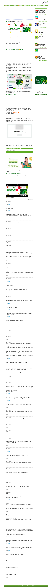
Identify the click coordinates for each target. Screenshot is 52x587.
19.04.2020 (9, 235)
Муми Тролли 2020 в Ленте (43, 27)
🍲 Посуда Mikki (7, 5)
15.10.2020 (9, 382)
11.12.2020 (9, 424)
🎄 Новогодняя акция (14, 5)
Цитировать (9, 204)
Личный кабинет (32, 5)
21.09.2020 (9, 361)
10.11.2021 (9, 476)
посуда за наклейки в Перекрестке (42, 14)
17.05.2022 (10, 553)
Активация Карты (44, 1)
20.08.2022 (9, 571)
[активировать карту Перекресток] (41, 80)
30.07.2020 (9, 278)
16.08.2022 (9, 564)
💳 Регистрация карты (26, 5)
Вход (40, 1)
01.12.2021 (9, 514)
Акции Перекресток (39, 5)
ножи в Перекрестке (44, 40)
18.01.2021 (9, 448)
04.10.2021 (9, 468)
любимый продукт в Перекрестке (42, 34)
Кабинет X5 (44, 5)
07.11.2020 (9, 410)
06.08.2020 (9, 284)
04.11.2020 (9, 403)
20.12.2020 (9, 430)
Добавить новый (30, 199)
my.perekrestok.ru (15, 112)
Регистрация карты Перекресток (41, 94)
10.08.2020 (9, 296)
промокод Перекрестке (43, 47)
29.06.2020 (9, 263)
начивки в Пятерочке (44, 53)
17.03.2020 (9, 221)
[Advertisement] (19, 13)
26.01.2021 (9, 454)
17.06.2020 (9, 249)
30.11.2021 (9, 482)
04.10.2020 (9, 376)
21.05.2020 (9, 241)
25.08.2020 (9, 324)
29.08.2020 (9, 336)
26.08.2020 (9, 330)
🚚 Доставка (20, 5)
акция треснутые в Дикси (43, 60)
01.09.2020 (9, 342)
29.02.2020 (9, 201)
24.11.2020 (9, 417)
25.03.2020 (9, 228)
